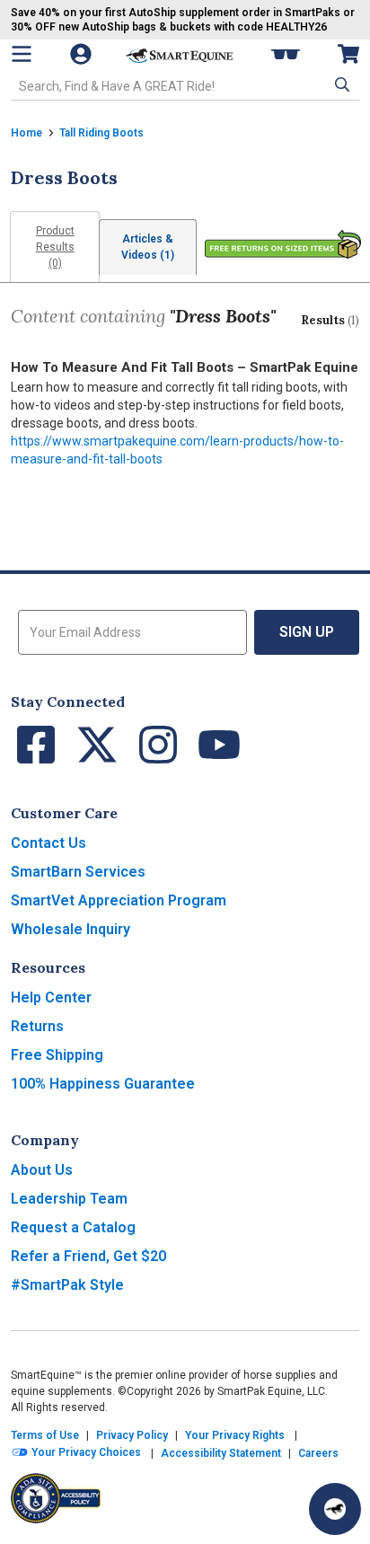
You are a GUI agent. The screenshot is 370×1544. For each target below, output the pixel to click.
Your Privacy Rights (235, 1435)
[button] (340, 84)
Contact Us (48, 842)
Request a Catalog (73, 1227)
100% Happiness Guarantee (103, 1083)
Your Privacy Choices (85, 1453)
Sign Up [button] (306, 631)
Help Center (51, 997)
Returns (37, 1026)
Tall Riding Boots (101, 133)
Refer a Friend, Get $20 (88, 1256)
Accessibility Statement (221, 1453)
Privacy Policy (132, 1435)
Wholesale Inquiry (70, 929)
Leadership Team (69, 1198)
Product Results (55, 247)
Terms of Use (45, 1435)
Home (26, 133)
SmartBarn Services (78, 871)
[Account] (82, 54)
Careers (318, 1453)
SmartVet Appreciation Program (118, 900)
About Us (42, 1169)
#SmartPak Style (67, 1284)
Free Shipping (57, 1054)
